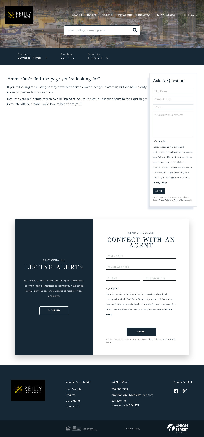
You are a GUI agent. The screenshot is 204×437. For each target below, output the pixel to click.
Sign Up (194, 15)
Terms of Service (180, 200)
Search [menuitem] (77, 15)
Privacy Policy (160, 183)
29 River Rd (125, 403)
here (72, 99)
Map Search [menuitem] (73, 389)
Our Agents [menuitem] (124, 15)
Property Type (30, 58)
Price (64, 58)
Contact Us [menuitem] (143, 15)
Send (158, 190)
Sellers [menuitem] (107, 15)
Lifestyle (95, 58)
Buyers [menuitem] (92, 15)
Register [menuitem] (71, 395)
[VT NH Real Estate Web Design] (177, 428)
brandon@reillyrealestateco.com (132, 395)
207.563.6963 (168, 15)
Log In (182, 15)
